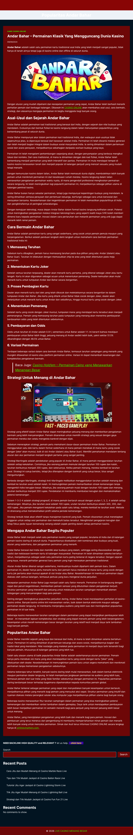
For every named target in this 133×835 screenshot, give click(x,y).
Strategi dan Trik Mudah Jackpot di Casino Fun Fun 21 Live (37, 799)
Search (6, 749)
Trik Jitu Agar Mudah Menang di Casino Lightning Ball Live (36, 792)
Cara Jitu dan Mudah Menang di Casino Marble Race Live (36, 771)
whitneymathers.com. (27, 728)
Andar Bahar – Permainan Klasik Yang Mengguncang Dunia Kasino (65, 36)
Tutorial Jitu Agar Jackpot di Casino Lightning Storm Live (36, 785)
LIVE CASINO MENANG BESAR (71, 831)
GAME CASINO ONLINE (16, 31)
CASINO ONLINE (73, 107)
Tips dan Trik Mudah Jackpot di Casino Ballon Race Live (35, 778)
